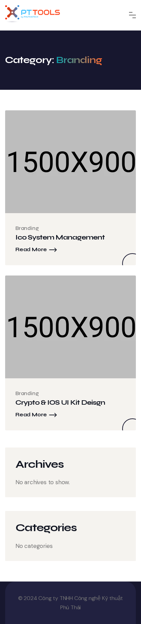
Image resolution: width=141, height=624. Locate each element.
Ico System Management (60, 237)
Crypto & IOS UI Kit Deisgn (60, 402)
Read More (31, 249)
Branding (27, 228)
